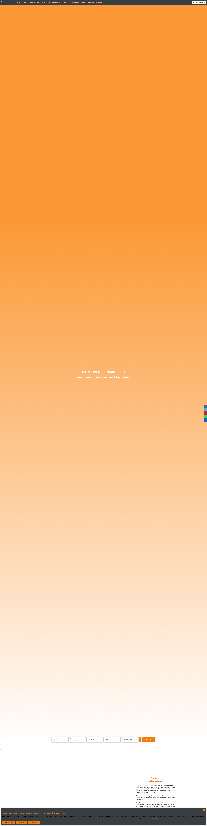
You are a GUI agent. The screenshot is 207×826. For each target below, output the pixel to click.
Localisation (91, 739)
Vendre (32, 2)
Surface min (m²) (127, 739)
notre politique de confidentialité (158, 818)
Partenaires (75, 2)
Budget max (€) (109, 739)
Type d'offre (55, 738)
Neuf (38, 2)
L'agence (65, 2)
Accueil (18, 2)
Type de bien (72, 738)
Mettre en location (54, 2)
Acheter (25, 2)
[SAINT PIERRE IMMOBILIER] (7, 2)
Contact (83, 2)
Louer (44, 2)
